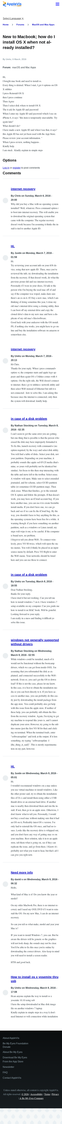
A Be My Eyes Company (32, 1098)
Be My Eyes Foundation (15, 1043)
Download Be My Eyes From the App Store (15, 1059)
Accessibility (36, 1094)
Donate (7, 1047)
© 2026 (25, 1094)
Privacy (55, 1094)
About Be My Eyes (12, 1052)
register (17, 167)
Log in (6, 167)
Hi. (13, 246)
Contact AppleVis (12, 1078)
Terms (47, 1094)
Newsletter (8, 1067)
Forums (20, 24)
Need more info (22, 872)
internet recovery (23, 189)
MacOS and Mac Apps (43, 24)
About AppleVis (11, 1038)
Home (6, 24)
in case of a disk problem (29, 418)
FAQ (5, 1072)
